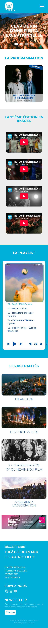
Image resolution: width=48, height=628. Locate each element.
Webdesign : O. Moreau (24, 623)
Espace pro (12, 574)
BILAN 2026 (24, 399)
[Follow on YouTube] (15, 591)
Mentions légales (16, 571)
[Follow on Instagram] (11, 591)
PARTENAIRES (12, 577)
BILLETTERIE (15, 547)
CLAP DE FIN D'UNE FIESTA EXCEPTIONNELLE (24, 31)
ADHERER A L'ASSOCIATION (24, 503)
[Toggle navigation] (42, 6)
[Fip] (24, 522)
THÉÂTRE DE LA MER (21, 552)
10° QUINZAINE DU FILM (24, 469)
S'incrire (10, 612)
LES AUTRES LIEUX (20, 557)
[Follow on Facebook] (6, 591)
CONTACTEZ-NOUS (15, 567)
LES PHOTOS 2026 (24, 432)
